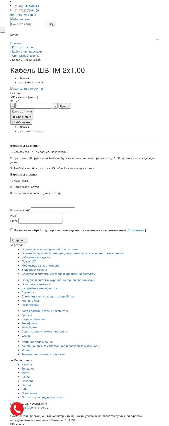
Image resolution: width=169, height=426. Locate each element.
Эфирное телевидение (37, 341)
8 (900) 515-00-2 (35, 407)
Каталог (27, 364)
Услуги (26, 372)
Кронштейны (30, 300)
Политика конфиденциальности (43, 397)
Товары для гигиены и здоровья (43, 354)
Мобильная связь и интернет (41, 265)
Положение (136, 230)
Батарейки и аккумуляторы (40, 288)
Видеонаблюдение (34, 269)
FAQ (24, 389)
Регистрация (27, 14)
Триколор (28, 368)
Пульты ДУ (29, 261)
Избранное (23, 122)
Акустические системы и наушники (45, 331)
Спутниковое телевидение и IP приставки (50, 249)
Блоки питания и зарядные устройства (48, 296)
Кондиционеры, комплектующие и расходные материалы (61, 346)
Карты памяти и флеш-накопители (45, 311)
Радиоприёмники (33, 319)
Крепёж (27, 315)
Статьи (26, 385)
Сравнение (23, 117)
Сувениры (28, 292)
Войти (14, 14)
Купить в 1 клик (22, 111)
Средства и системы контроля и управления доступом (58, 274)
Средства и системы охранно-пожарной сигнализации (58, 280)
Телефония (29, 323)
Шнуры (26, 335)
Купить (64, 106)
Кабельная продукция (36, 257)
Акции (26, 377)
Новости (27, 381)
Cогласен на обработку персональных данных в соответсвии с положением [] (79, 230)
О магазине (29, 393)
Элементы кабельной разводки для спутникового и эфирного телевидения (72, 253)
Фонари (27, 350)
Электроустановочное (36, 284)
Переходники (31, 304)
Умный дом (29, 327)
